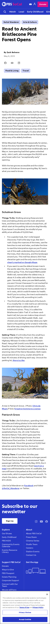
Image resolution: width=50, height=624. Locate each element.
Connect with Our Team (10, 585)
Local (21, 11)
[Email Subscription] (30, 4)
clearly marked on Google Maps (22, 262)
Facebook (28, 485)
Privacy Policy (38, 607)
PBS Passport (8, 573)
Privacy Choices (25, 612)
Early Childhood (35, 11)
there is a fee (19, 360)
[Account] (34, 4)
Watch (12, 11)
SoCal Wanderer (11, 22)
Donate (42, 4)
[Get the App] (36, 571)
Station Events (32, 551)
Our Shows (7, 533)
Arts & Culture (30, 22)
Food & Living (11, 70)
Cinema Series (32, 541)
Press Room (31, 537)
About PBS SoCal (34, 533)
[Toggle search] (5, 12)
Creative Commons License (28, 409)
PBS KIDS (6, 541)
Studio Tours (31, 544)
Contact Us (31, 555)
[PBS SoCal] (12, 4)
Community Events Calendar (11, 545)
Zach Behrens (13, 52)
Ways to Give (8, 570)
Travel (26, 70)
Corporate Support (10, 580)
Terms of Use (24, 607)
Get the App (32, 562)
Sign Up (9, 521)
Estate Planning (9, 577)
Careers (29, 548)
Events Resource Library (9, 551)
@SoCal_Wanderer (11, 488)
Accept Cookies (25, 619)
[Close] (47, 594)
